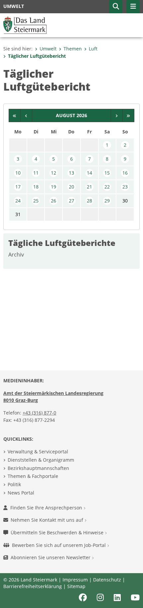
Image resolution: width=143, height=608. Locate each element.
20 (71, 187)
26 (53, 200)
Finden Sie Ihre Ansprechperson (46, 507)
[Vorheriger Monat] (26, 115)
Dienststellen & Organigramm (41, 460)
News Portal (21, 493)
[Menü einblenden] (133, 6)
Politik (14, 484)
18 (36, 187)
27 (71, 200)
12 (53, 173)
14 (89, 173)
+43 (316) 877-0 (39, 413)
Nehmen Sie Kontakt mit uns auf (47, 520)
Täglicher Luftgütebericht (37, 56)
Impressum (75, 579)
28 (89, 200)
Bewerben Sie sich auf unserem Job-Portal (59, 545)
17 (18, 187)
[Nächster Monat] (117, 115)
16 (125, 173)
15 (107, 173)
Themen (73, 48)
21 (89, 187)
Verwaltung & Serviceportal (38, 451)
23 (125, 187)
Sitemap (76, 586)
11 (36, 173)
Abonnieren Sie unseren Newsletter (51, 557)
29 (107, 200)
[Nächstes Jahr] (128, 115)
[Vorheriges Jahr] (15, 115)
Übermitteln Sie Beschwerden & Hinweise (58, 532)
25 (36, 200)
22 (107, 187)
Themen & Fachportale (33, 476)
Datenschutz (107, 579)
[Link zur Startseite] (25, 24)
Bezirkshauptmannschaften (38, 468)
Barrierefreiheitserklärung (32, 586)
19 (53, 187)
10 (18, 173)
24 (18, 200)
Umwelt (48, 48)
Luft (93, 48)
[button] (115, 6)
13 (71, 173)
